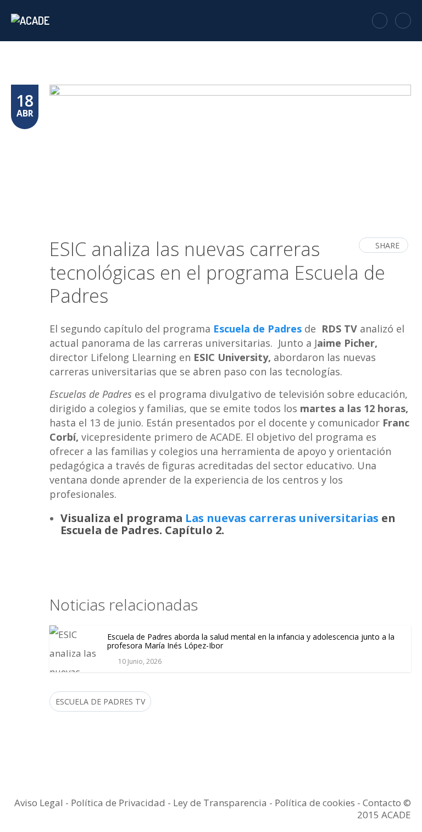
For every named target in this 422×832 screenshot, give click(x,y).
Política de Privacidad (118, 802)
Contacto (382, 802)
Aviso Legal (38, 802)
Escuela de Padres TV (100, 701)
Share (387, 245)
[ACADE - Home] (31, 20)
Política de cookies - (319, 802)
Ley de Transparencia (221, 802)
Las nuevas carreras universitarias (282, 518)
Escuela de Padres (257, 328)
